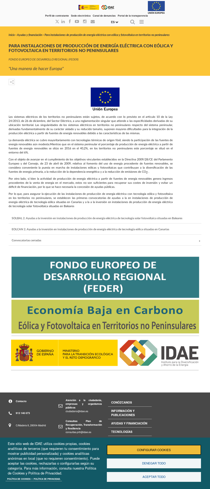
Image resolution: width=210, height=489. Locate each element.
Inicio (12, 35)
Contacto (21, 401)
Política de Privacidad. (47, 479)
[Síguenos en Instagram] (85, 22)
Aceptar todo (154, 477)
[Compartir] (12, 82)
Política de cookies (19, 479)
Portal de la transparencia (133, 15)
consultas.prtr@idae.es (78, 432)
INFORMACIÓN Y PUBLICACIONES (123, 413)
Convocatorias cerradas (26, 240)
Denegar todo (154, 463)
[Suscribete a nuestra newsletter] (93, 22)
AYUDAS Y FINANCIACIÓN (129, 423)
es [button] (113, 22)
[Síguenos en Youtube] (77, 22)
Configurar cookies (154, 450)
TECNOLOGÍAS (121, 432)
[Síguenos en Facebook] (70, 22)
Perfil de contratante (57, 15)
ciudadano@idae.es (77, 411)
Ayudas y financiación (29, 35)
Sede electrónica (81, 15)
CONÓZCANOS (121, 402)
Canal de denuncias (104, 15)
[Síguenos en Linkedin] (63, 22)
